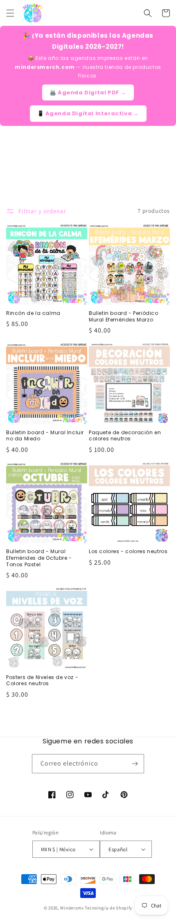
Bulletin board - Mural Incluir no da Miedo (45, 435)
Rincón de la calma (33, 313)
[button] (10, 13)
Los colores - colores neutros (128, 551)
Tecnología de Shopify (108, 908)
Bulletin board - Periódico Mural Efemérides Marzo (123, 316)
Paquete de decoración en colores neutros (125, 435)
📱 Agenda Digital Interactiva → (88, 113)
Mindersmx (71, 908)
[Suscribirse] (135, 763)
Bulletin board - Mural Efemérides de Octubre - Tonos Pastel (39, 557)
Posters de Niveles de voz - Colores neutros (42, 680)
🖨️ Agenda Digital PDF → (88, 92)
